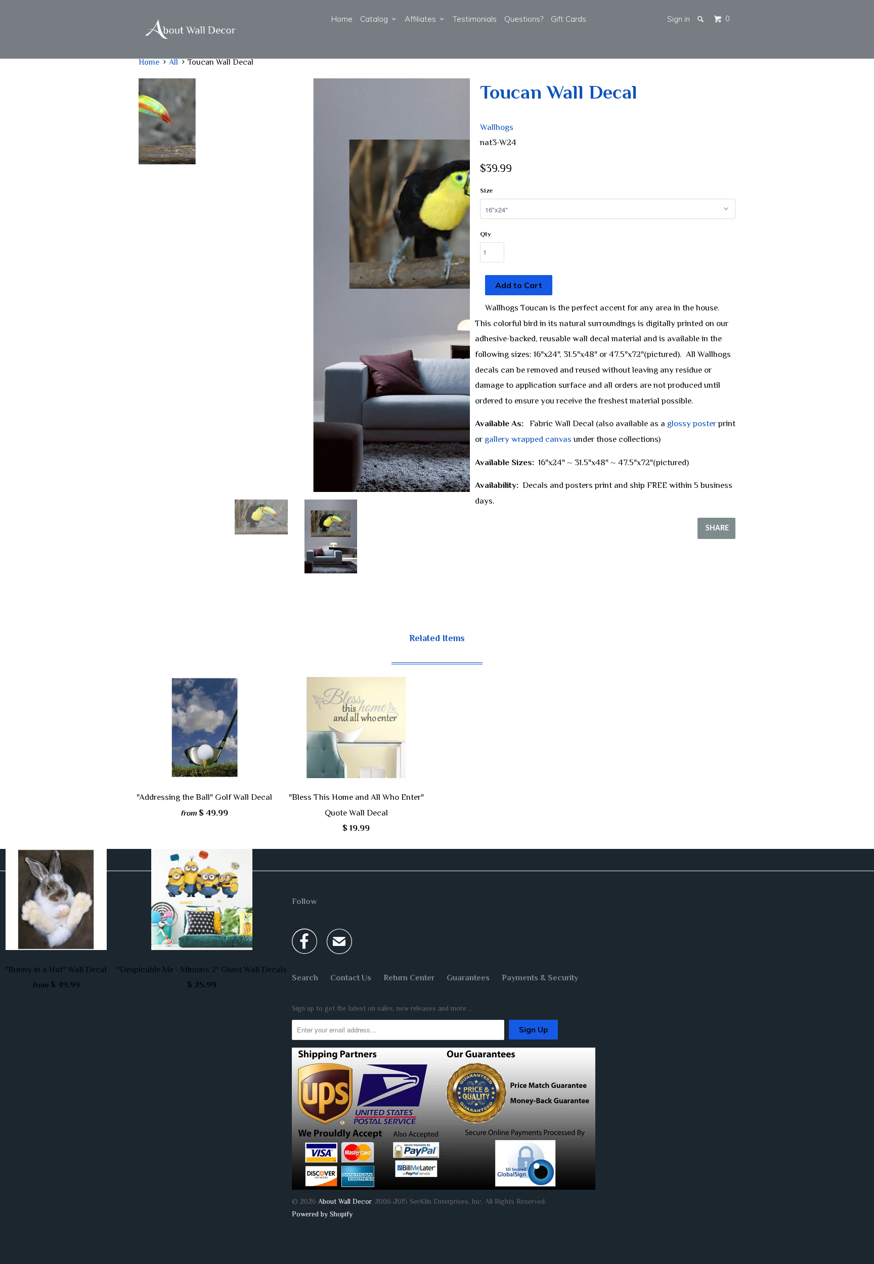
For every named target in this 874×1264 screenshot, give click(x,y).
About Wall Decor (344, 1201)
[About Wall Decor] (190, 29)
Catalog (376, 19)
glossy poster (691, 423)
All (173, 62)
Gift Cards (568, 19)
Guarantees (468, 977)
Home (342, 19)
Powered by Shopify (322, 1214)
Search (305, 977)
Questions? (523, 19)
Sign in (678, 19)
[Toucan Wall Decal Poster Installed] (304, 285)
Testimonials (475, 19)
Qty (485, 234)
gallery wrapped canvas (528, 439)
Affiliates (422, 19)
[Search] (701, 19)
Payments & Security (540, 977)
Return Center (408, 977)
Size (486, 190)
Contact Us (350, 977)
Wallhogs (496, 127)
